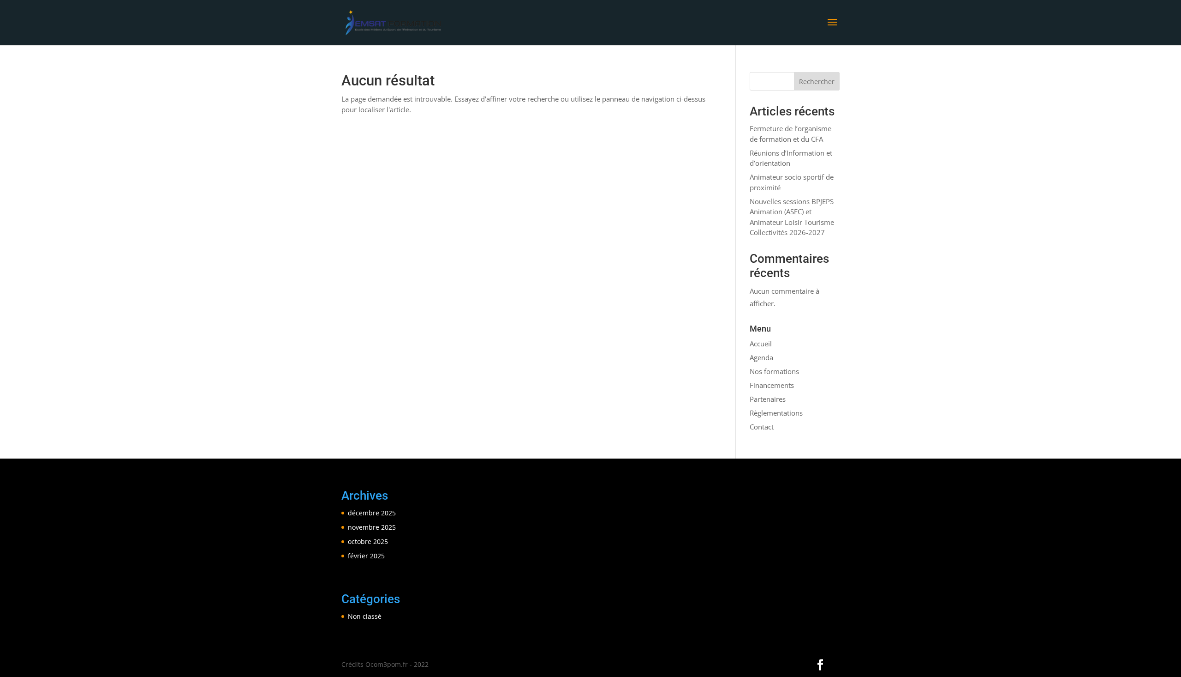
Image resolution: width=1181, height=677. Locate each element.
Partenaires (768, 399)
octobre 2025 (368, 541)
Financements (772, 385)
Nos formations (774, 371)
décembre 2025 (372, 512)
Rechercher (817, 81)
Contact (762, 426)
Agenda (761, 357)
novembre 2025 (372, 527)
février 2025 (366, 555)
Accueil (761, 343)
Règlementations (776, 412)
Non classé (365, 616)
